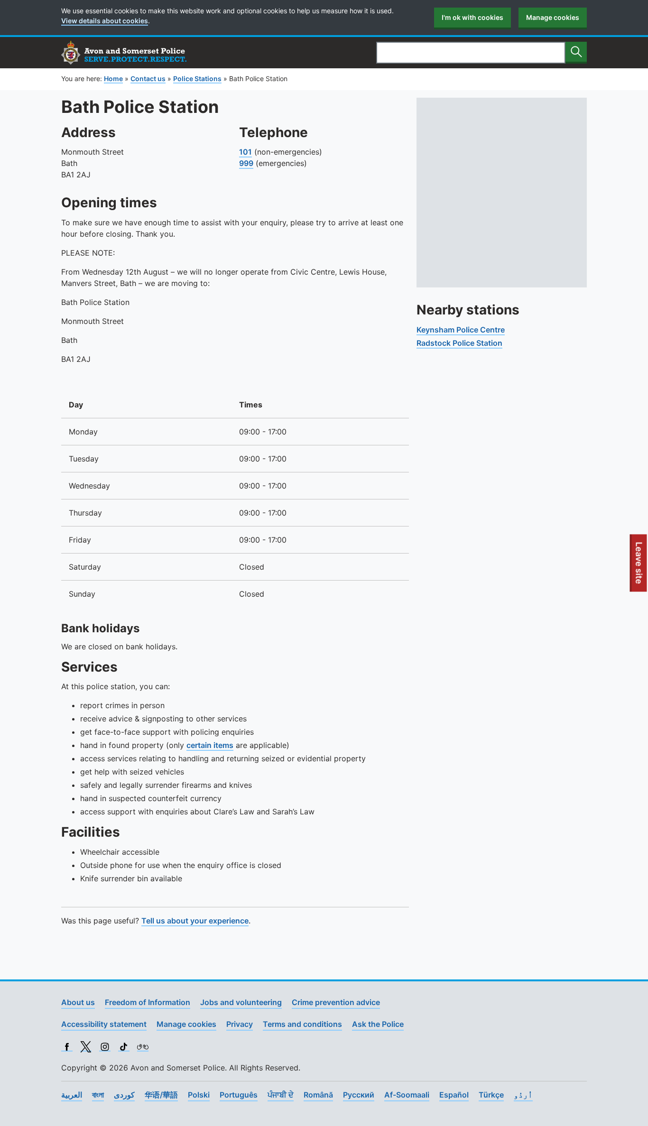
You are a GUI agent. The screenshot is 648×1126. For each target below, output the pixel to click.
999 (246, 163)
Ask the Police (378, 1024)
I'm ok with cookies (472, 17)
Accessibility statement (104, 1024)
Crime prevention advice (336, 1002)
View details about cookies (104, 21)
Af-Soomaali (406, 1094)
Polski (199, 1094)
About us (78, 1002)
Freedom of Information (147, 1002)
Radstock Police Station (459, 343)
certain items (209, 745)
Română (318, 1094)
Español (454, 1094)
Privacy (239, 1024)
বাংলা (98, 1094)
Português (239, 1094)
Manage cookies (552, 17)
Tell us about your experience (195, 920)
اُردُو (523, 1094)
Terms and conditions (302, 1024)
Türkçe (491, 1094)
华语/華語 (161, 1094)
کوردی (124, 1094)
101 (245, 152)
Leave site (639, 567)
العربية (71, 1094)
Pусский (358, 1094)
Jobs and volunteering (241, 1002)
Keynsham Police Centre (461, 329)
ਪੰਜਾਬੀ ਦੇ (281, 1094)
